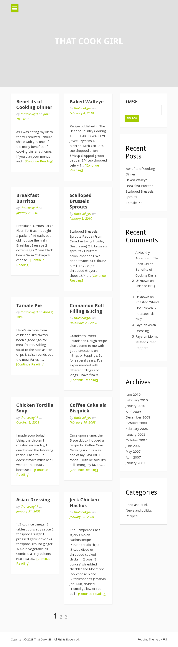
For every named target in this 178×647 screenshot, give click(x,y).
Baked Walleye (87, 101)
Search (131, 101)
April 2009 (133, 411)
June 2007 (133, 446)
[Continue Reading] (39, 161)
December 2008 (138, 417)
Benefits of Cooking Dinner (34, 104)
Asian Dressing (33, 499)
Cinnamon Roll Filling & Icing (87, 308)
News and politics (139, 510)
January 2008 (135, 434)
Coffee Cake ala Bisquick (88, 408)
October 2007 (136, 440)
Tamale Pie (29, 305)
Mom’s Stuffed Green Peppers (146, 342)
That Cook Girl (89, 41)
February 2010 (137, 400)
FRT (165, 639)
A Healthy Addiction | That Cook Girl (147, 258)
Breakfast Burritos (27, 198)
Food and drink (137, 504)
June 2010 (133, 394)
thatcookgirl (29, 114)
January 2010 (135, 406)
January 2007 (135, 463)
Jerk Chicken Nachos (84, 502)
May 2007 (133, 451)
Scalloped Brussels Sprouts (81, 201)
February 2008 (137, 428)
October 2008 (136, 423)
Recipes (132, 516)
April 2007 (133, 457)
